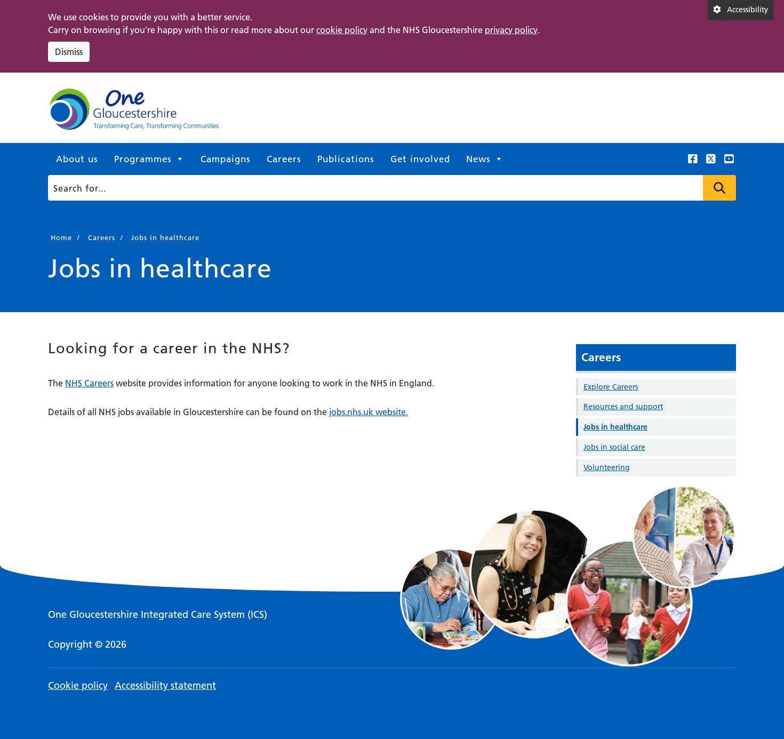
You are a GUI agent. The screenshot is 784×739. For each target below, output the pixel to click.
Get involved (420, 159)
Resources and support (623, 406)
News (478, 159)
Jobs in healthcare (615, 427)
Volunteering (606, 467)
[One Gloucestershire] (133, 112)
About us (77, 159)
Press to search (719, 188)
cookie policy (341, 30)
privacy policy (511, 30)
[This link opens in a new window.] (692, 159)
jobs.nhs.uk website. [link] (368, 412)
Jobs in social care (614, 447)
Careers (284, 159)
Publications (345, 159)
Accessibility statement (165, 685)
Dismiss (69, 51)
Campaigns (226, 159)
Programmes (143, 159)
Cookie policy (78, 685)
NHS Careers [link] (89, 383)
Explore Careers (610, 387)
